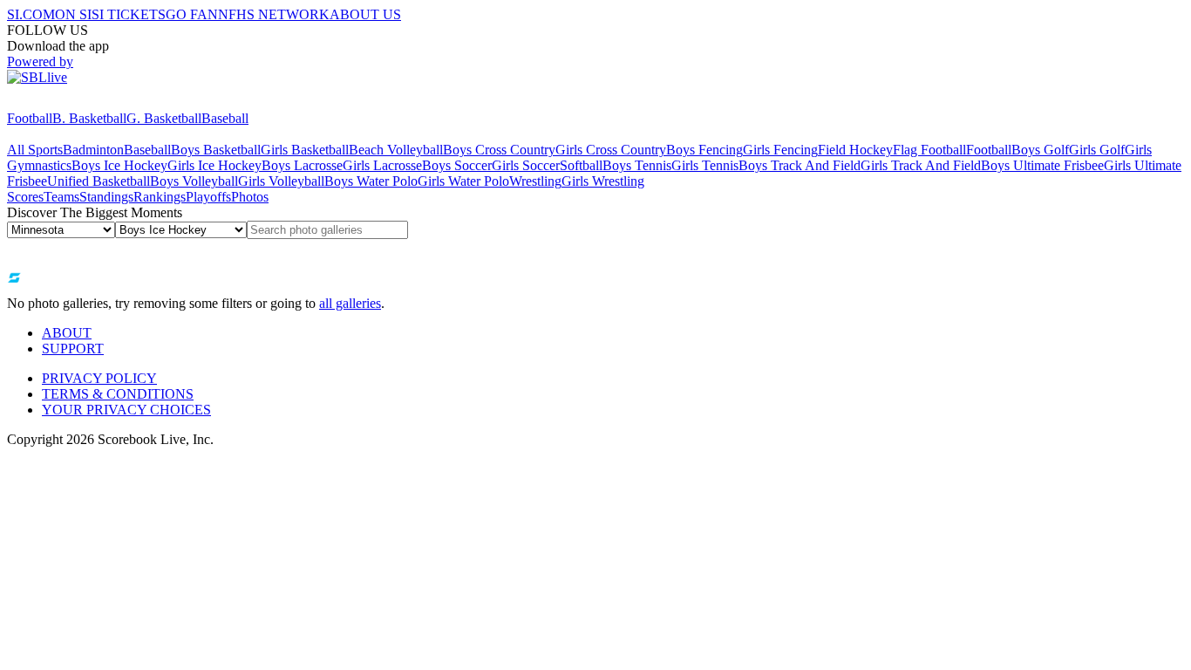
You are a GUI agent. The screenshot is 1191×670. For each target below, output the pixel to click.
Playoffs (208, 196)
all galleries (350, 303)
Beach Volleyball (396, 149)
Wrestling (535, 181)
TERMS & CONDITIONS (118, 393)
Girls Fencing (780, 149)
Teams (61, 196)
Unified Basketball (98, 181)
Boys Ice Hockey (119, 165)
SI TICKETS (129, 14)
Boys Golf (1040, 149)
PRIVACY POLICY (99, 378)
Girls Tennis (704, 165)
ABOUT (67, 332)
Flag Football (929, 149)
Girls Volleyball (281, 181)
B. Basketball (89, 118)
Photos (250, 196)
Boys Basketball (216, 149)
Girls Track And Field (921, 165)
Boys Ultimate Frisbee (1042, 165)
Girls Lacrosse (382, 165)
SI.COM (31, 14)
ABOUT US (365, 14)
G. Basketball (163, 118)
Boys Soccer (457, 165)
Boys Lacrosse (302, 165)
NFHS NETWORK (274, 14)
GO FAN (192, 14)
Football (29, 118)
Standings (106, 196)
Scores (25, 196)
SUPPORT (73, 348)
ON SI (73, 14)
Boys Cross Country (499, 149)
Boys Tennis (636, 165)
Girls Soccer (526, 165)
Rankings (159, 196)
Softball (581, 165)
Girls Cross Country (610, 149)
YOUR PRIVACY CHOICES (126, 409)
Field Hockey (855, 149)
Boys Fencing (704, 149)
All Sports (35, 149)
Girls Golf (1097, 149)
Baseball (224, 118)
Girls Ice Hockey (214, 165)
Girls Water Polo (463, 181)
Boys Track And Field (799, 165)
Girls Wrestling (602, 181)
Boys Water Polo (371, 181)
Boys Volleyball (194, 181)
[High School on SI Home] (74, 102)
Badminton (93, 149)
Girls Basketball (305, 149)
